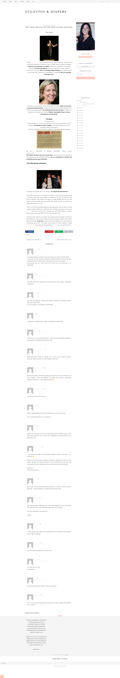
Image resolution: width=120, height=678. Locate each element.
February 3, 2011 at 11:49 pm (40, 560)
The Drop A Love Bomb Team (34, 167)
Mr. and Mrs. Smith (38, 367)
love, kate (36, 523)
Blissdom (45, 25)
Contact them (30, 225)
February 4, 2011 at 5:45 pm (40, 579)
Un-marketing (35, 62)
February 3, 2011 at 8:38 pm (40, 498)
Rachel (36, 559)
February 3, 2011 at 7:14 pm (40, 426)
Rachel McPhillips (38, 388)
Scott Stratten (49, 34)
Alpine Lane (66, 654)
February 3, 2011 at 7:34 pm (40, 447)
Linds (35, 425)
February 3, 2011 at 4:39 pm (40, 314)
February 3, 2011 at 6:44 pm (40, 406)
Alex (35, 405)
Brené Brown (37, 542)
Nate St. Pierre (37, 446)
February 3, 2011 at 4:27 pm (40, 293)
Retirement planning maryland (43, 604)
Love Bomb (53, 25)
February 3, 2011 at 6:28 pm (40, 389)
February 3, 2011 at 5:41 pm (40, 368)
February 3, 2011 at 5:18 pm (40, 331)
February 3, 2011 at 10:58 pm (40, 543)
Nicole (35, 292)
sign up (28, 211)
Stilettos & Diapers (46, 11)
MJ (34, 313)
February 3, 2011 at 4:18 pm (40, 250)
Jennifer (36, 330)
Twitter (55, 225)
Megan (35, 478)
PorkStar (36, 497)
